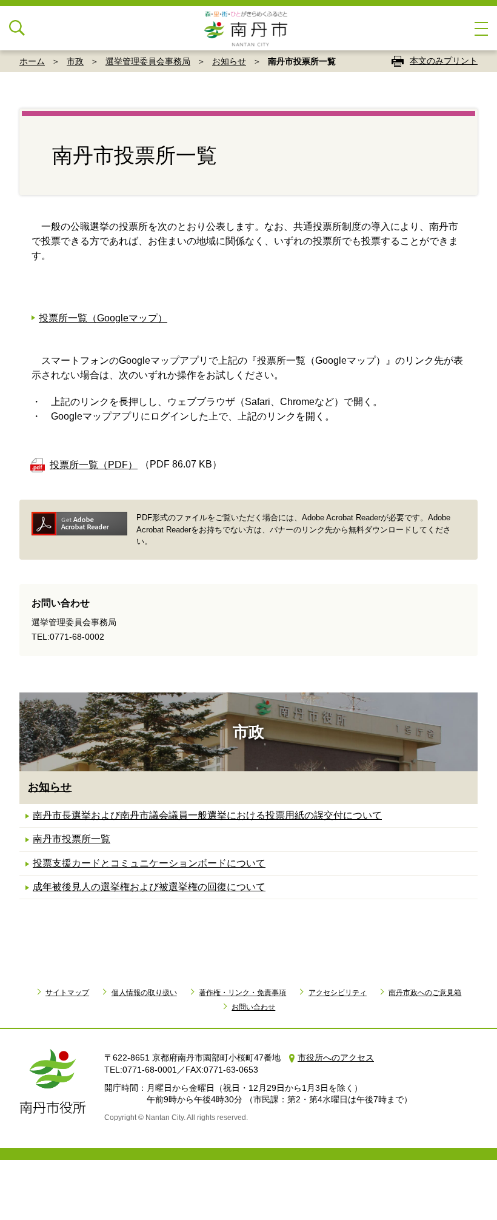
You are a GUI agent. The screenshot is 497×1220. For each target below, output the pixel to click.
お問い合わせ (253, 1007)
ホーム (32, 61)
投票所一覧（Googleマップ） (103, 318)
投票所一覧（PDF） (94, 465)
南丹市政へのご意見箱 (425, 992)
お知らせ (229, 61)
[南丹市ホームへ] (248, 28)
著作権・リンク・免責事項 (242, 992)
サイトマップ (67, 992)
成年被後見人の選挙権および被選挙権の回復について (149, 887)
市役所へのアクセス (336, 1057)
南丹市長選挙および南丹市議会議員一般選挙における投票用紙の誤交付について (207, 815)
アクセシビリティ (338, 992)
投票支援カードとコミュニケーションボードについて (149, 863)
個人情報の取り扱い (144, 992)
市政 (75, 61)
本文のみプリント (444, 60)
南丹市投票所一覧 (71, 839)
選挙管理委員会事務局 (147, 61)
